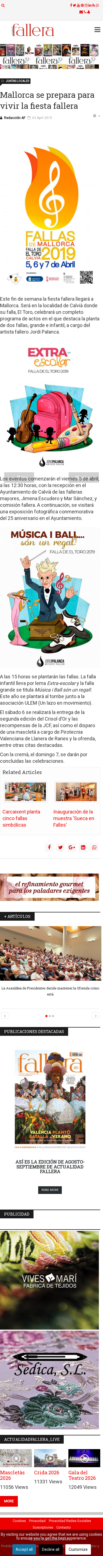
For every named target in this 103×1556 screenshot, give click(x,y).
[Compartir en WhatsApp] (94, 847)
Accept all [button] (24, 1549)
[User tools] (96, 116)
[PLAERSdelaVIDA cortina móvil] (50, 887)
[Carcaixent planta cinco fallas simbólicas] (25, 792)
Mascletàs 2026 (12, 1475)
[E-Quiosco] (50, 56)
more (9, 1501)
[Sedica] (50, 1380)
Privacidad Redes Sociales (70, 1521)
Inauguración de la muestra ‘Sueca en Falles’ (73, 818)
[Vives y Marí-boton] (50, 1280)
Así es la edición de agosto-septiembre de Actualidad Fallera (50, 1166)
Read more (50, 1190)
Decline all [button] (50, 1549)
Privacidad (37, 1521)
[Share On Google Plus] (72, 847)
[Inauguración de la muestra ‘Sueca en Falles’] (76, 792)
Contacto (63, 1527)
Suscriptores (43, 1527)
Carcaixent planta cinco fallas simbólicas (21, 818)
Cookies (19, 1521)
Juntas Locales (17, 81)
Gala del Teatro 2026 (82, 1475)
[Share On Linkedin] (83, 847)
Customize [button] (78, 1549)
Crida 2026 (46, 1472)
